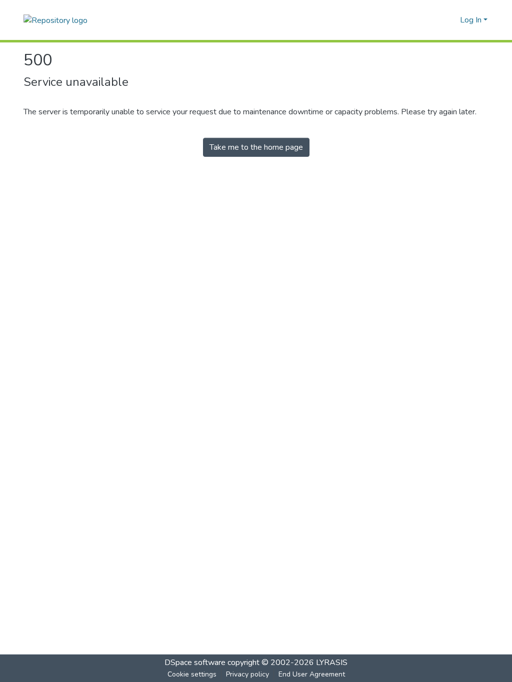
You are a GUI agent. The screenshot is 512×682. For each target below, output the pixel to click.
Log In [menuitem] (471, 19)
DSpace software (195, 662)
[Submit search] (436, 20)
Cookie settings (192, 674)
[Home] (56, 19)
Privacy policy (247, 674)
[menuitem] (450, 20)
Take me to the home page (256, 147)
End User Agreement (311, 674)
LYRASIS (332, 662)
